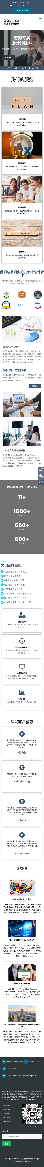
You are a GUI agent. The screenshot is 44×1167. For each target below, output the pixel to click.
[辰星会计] (11, 22)
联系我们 (6, 1121)
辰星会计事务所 (27, 1159)
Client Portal (22, 11)
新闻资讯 (6, 1113)
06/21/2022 (22, 902)
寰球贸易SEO (26, 1161)
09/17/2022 (22, 943)
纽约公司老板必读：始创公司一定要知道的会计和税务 (22, 1025)
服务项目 (6, 1105)
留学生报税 (22, 207)
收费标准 (6, 1109)
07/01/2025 (22, 1029)
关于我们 (6, 1117)
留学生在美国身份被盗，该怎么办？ (22, 940)
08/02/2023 (22, 986)
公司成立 (22, 119)
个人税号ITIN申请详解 (22, 984)
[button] (8, 57)
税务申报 (22, 163)
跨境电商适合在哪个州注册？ (22, 899)
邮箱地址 (5, 1131)
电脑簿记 (22, 251)
